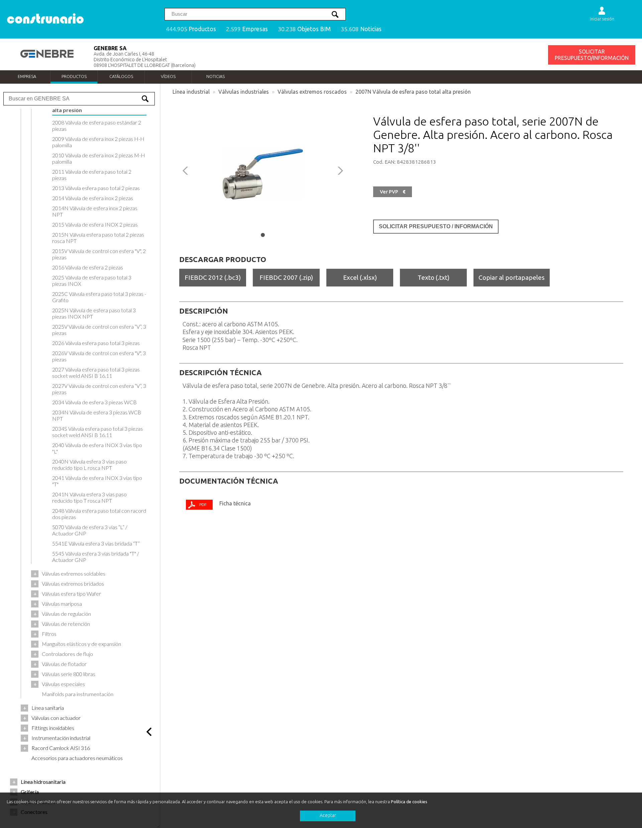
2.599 (247, 29)
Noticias (215, 76)
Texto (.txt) (433, 277)
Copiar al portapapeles (511, 277)
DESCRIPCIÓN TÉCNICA (220, 372)
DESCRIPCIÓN (203, 311)
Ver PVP (392, 191)
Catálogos (121, 76)
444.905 (191, 29)
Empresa (27, 76)
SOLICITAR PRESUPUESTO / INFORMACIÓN (436, 226)
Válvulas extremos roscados (312, 92)
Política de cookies (409, 801)
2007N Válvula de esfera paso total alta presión (413, 92)
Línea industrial (191, 92)
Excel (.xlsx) (360, 277)
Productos (74, 76)
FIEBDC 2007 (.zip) (286, 277)
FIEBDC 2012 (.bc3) (213, 277)
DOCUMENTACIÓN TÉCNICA (228, 481)
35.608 (361, 29)
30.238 (304, 29)
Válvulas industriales (243, 92)
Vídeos (168, 76)
